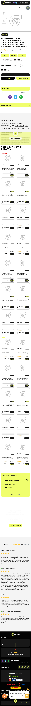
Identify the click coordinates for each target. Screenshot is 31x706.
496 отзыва (27, 544)
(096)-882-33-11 (23, 3)
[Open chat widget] (27, 696)
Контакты (22, 644)
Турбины (14, 7)
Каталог (9, 7)
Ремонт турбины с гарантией (12, 481)
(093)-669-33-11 (23, 2)
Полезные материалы (8, 644)
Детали (12, 175)
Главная (3, 7)
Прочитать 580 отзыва (15, 654)
